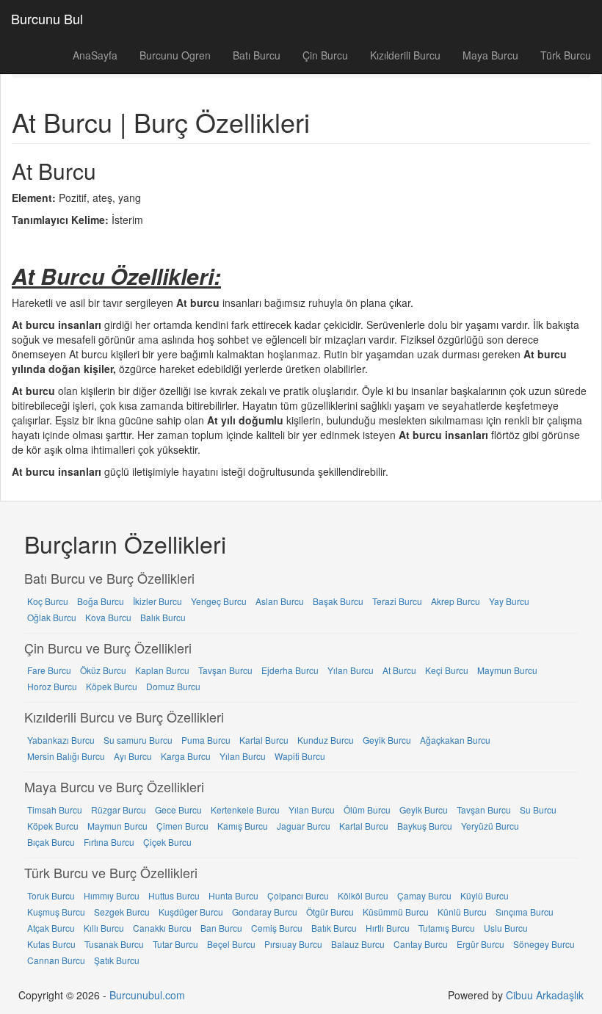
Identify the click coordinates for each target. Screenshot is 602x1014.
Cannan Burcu (56, 960)
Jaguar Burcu (303, 825)
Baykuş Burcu (424, 825)
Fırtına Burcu (109, 842)
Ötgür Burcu (330, 911)
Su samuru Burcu (138, 740)
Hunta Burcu (233, 895)
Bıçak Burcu (51, 842)
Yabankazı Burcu (61, 740)
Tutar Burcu (175, 944)
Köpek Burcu (111, 686)
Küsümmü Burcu (396, 911)
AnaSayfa (95, 55)
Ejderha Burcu (290, 670)
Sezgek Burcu (122, 911)
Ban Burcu (221, 927)
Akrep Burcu (455, 601)
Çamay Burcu (424, 895)
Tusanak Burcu (114, 944)
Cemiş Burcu (276, 927)
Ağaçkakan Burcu (455, 740)
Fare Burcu (49, 670)
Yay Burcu (509, 601)
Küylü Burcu (484, 895)
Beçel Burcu (231, 944)
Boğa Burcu (100, 601)
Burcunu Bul (47, 18)
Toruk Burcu (51, 895)
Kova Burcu (108, 617)
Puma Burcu (206, 740)
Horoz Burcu (52, 686)
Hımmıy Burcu (111, 895)
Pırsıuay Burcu (293, 944)
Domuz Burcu (173, 686)
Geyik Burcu (387, 740)
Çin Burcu (325, 55)
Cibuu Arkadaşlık (545, 995)
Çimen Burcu (182, 825)
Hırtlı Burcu (388, 927)
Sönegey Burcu (544, 944)
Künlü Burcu (462, 911)
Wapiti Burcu (300, 756)
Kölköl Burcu (363, 895)
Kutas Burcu (51, 944)
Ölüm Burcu (367, 809)
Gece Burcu (178, 809)
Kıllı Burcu (104, 927)
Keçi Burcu (446, 670)
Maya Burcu (490, 55)
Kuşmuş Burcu (56, 911)
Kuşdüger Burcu (191, 911)
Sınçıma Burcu (525, 911)
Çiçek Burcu (167, 842)
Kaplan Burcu (162, 670)
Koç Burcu (47, 601)
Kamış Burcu (242, 825)
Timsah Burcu (54, 809)
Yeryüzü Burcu (490, 825)
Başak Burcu (338, 601)
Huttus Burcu (174, 895)
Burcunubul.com (147, 995)
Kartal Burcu (264, 740)
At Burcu (399, 670)
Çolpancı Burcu (298, 895)
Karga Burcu (186, 756)
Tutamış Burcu (446, 927)
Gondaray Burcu (264, 911)
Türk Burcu (565, 55)
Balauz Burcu (358, 944)
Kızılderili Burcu (405, 55)
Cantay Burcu (421, 944)
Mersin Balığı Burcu (66, 756)
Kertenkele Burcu (245, 809)
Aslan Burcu (279, 601)
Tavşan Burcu (225, 670)
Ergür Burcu (480, 944)
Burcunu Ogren (175, 55)
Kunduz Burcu (325, 740)
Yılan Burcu (350, 670)
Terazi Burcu (397, 601)
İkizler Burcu (157, 601)
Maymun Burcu (507, 670)
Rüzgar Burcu (118, 809)
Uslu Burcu (506, 927)
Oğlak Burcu (51, 617)
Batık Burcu (334, 927)
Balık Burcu (163, 617)
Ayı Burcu (133, 756)
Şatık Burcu (116, 960)
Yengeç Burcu (219, 601)
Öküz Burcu (103, 670)
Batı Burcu (256, 55)
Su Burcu (538, 809)
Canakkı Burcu (162, 927)
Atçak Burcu (51, 927)
